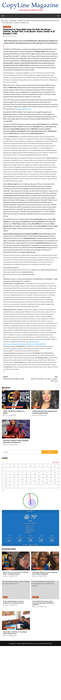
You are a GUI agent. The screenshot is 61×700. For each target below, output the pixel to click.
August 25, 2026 (14, 576)
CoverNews (41, 643)
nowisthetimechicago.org (23, 109)
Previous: (13, 378)
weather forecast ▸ (31, 544)
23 (6, 483)
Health (5, 597)
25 (22, 483)
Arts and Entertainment (9, 407)
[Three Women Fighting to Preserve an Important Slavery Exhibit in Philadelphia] (45, 561)
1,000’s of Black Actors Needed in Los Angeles (14, 412)
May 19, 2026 (13, 415)
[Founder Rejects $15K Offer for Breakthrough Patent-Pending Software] (16, 620)
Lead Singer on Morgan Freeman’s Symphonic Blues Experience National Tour (16, 441)
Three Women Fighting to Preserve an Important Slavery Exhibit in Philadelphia (45, 573)
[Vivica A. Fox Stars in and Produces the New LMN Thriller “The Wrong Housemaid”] (16, 561)
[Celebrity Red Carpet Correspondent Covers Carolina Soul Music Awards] (45, 399)
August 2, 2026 (14, 635)
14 (47, 476)
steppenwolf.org (34, 341)
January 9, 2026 (43, 415)
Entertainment (7, 27)
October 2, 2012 (12, 36)
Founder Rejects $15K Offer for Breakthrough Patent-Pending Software (15, 632)
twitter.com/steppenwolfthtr (36, 344)
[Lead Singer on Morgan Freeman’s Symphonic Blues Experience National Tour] (16, 429)
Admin (5, 36)
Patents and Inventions (9, 627)
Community (35, 597)
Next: (44, 379)
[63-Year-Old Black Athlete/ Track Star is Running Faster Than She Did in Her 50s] (16, 590)
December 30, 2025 (15, 444)
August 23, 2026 (43, 576)
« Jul (3, 490)
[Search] (58, 15)
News (13, 436)
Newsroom (6, 415)
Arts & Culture (36, 568)
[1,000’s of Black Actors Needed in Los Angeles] (16, 399)
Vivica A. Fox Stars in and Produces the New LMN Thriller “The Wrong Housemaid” (15, 573)
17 (14, 479)
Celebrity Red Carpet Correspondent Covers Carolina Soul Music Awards (44, 412)
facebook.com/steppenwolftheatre (14, 344)
